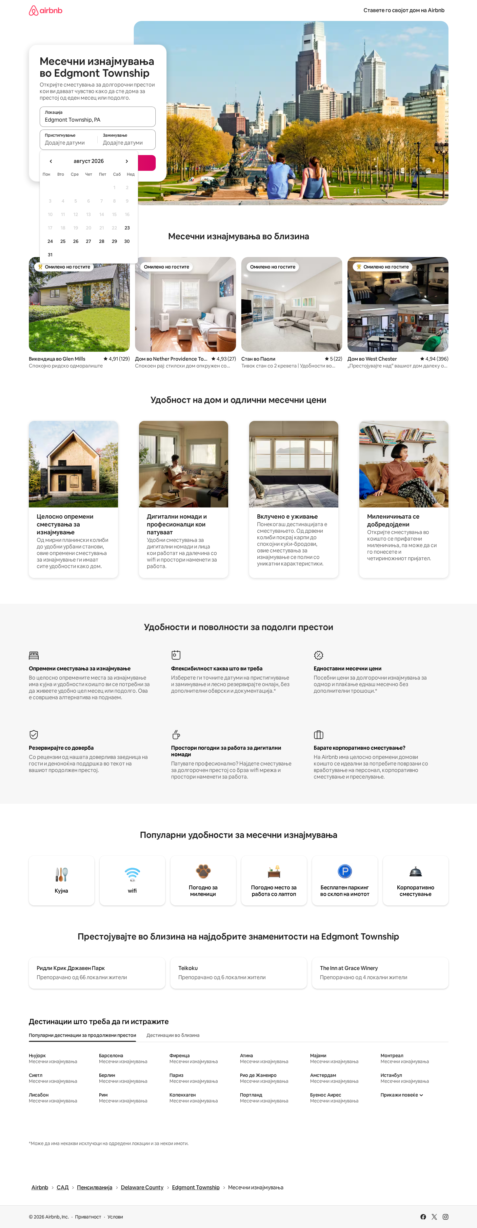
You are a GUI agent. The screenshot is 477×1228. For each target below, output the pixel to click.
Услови (115, 1217)
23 (127, 228)
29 (114, 241)
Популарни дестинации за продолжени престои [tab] (82, 1035)
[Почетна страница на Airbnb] (45, 10)
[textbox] (68, 143)
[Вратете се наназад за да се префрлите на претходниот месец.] (51, 161)
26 (75, 241)
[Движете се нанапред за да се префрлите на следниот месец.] (127, 161)
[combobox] (97, 120)
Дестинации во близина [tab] (173, 1035)
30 (127, 241)
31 (50, 255)
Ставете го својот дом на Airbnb (404, 10)
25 (63, 241)
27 (88, 241)
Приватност (88, 1217)
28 (101, 241)
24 (50, 241)
